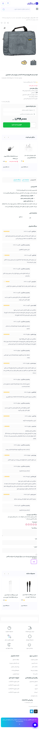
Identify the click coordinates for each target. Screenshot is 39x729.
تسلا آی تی (30, 720)
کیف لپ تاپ (18, 18)
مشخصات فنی (25, 180)
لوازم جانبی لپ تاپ (25, 18)
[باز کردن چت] (35, 725)
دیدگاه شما (34, 528)
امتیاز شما (34, 522)
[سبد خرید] (3, 3)
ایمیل (35, 547)
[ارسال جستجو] (4, 9)
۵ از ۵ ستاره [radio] (26, 524)
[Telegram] (2, 706)
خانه (37, 18)
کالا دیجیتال (32, 18)
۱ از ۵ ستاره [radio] (36, 524)
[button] (4, 28)
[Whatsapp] (10, 706)
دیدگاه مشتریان (17, 180)
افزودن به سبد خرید (17, 125)
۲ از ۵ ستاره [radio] (33, 524)
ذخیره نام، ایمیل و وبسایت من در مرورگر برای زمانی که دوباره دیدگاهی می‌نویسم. (21, 557)
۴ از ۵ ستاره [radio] (29, 524)
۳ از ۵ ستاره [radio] (31, 524)
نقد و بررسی (33, 180)
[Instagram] (6, 706)
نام (36, 539)
